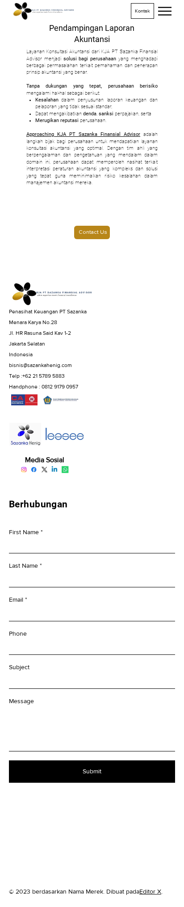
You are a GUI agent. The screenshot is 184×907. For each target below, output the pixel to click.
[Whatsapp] (65, 469)
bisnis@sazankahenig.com (40, 365)
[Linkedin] (55, 469)
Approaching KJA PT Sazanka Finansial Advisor (83, 134)
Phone (18, 633)
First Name (24, 532)
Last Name (23, 565)
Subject (19, 667)
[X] (44, 469)
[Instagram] (24, 469)
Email (16, 599)
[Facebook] (34, 469)
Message (21, 701)
